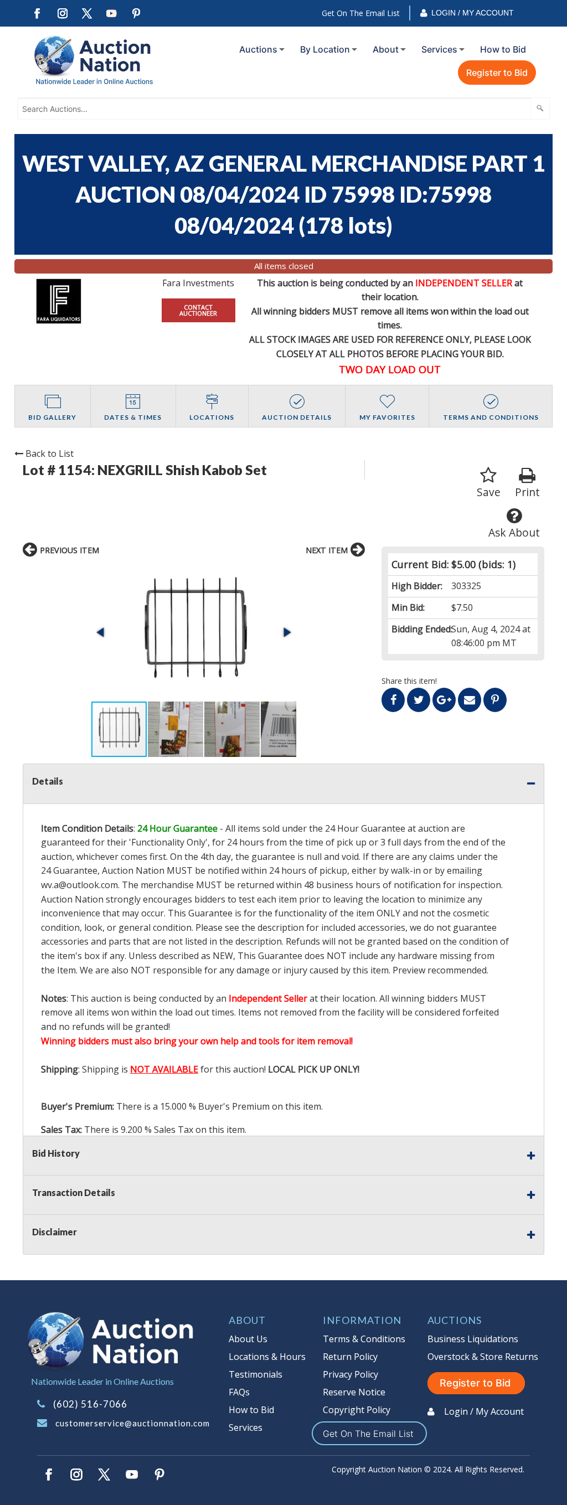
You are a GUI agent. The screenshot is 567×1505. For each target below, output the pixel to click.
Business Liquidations (472, 1339)
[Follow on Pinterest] (136, 13)
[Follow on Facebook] (37, 13)
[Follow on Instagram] (62, 13)
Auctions (258, 49)
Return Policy (350, 1357)
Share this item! (409, 681)
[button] (194, 632)
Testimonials (255, 1374)
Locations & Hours (267, 1357)
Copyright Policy (356, 1410)
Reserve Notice (354, 1392)
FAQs (239, 1392)
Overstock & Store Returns (482, 1357)
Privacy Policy (350, 1374)
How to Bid (503, 49)
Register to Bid (497, 72)
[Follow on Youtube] (111, 13)
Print (527, 492)
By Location (325, 49)
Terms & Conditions (364, 1339)
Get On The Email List (361, 13)
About (386, 49)
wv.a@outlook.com (79, 885)
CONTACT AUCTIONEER (198, 310)
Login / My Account (472, 12)
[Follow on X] (86, 13)
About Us (248, 1339)
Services (439, 49)
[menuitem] (259, 49)
